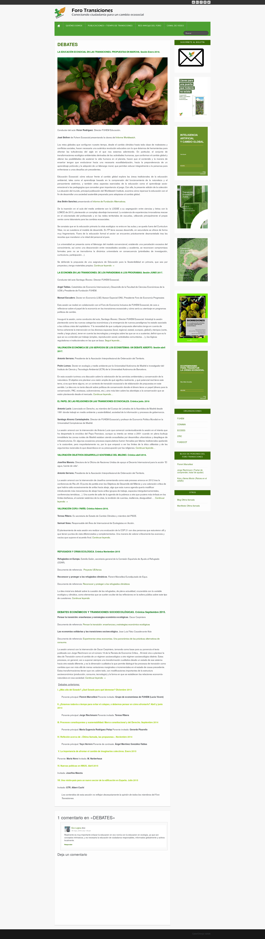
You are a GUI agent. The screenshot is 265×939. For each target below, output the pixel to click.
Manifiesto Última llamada (188, 505)
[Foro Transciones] (99, 12)
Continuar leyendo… (103, 394)
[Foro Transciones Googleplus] (197, 2)
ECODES (181, 430)
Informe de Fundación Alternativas (109, 201)
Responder (68, 844)
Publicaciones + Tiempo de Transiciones (110, 26)
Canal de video (175, 26)
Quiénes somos (74, 26)
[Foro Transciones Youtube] (193, 2)
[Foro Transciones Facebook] (201, 2)
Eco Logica (76, 827)
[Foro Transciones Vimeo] (205, 2)
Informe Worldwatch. (126, 137)
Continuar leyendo (104, 265)
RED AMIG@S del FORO (149, 26)
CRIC (179, 436)
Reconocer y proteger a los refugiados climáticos (106, 583)
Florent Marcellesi (185, 464)
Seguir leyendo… (113, 340)
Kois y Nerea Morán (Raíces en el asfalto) (192, 479)
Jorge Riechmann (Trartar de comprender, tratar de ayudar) (190, 471)
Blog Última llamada (186, 499)
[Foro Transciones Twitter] (208, 2)
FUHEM (180, 418)
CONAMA (181, 424)
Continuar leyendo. (101, 537)
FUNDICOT (182, 442)
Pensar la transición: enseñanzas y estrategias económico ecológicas (116, 624)
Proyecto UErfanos (92, 569)
